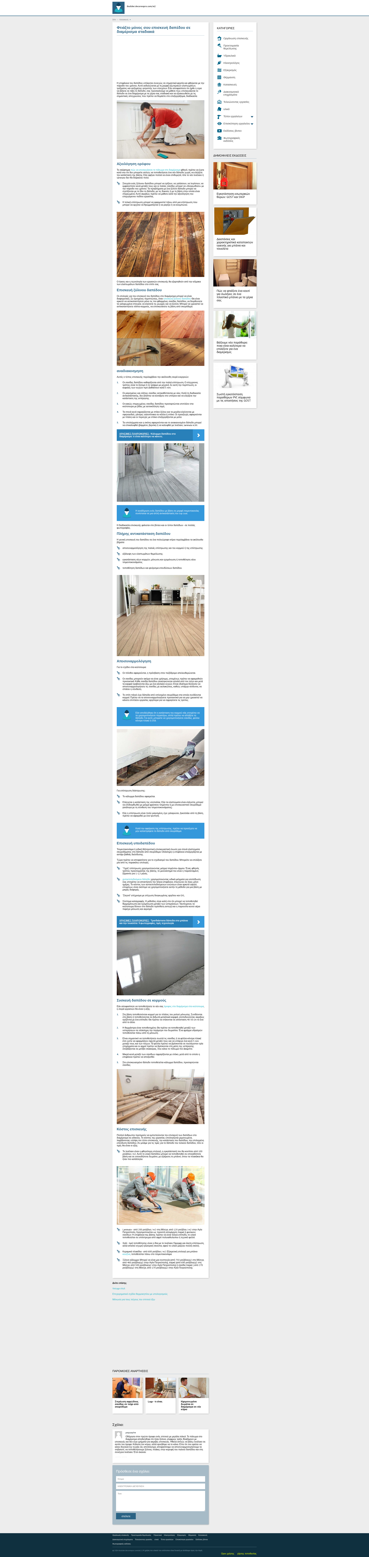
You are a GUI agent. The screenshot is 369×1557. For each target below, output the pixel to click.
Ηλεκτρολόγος (231, 63)
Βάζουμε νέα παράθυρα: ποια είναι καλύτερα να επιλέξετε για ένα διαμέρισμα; (232, 347)
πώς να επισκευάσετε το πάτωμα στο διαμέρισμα (155, 169)
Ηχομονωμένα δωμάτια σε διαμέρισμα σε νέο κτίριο (191, 1405)
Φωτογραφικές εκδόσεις (231, 139)
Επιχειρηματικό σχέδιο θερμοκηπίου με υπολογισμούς (140, 1293)
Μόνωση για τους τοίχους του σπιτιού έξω (133, 1299)
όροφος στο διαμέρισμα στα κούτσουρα (184, 1006)
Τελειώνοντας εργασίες (236, 102)
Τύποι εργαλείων (232, 116)
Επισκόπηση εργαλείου (236, 123)
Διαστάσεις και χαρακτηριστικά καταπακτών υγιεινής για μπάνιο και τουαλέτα (235, 244)
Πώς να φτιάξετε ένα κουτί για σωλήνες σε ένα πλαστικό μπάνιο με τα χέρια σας (235, 295)
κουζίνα (126, 1254)
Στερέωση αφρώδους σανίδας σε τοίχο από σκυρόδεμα (127, 1404)
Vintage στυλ (118, 1288)
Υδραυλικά (229, 55)
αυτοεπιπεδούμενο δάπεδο (136, 879)
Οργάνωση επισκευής (235, 38)
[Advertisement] (160, 58)
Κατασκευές (230, 84)
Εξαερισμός (230, 70)
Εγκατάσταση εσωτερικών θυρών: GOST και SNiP (233, 195)
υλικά (226, 109)
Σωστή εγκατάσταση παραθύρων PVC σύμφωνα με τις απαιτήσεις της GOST (234, 397)
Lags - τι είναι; (155, 1401)
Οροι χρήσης (227, 1553)
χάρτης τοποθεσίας (247, 1553)
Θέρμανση (229, 77)
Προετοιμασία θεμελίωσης (231, 47)
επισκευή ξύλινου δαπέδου (177, 298)
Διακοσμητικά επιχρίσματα (231, 93)
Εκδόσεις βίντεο (232, 130)
